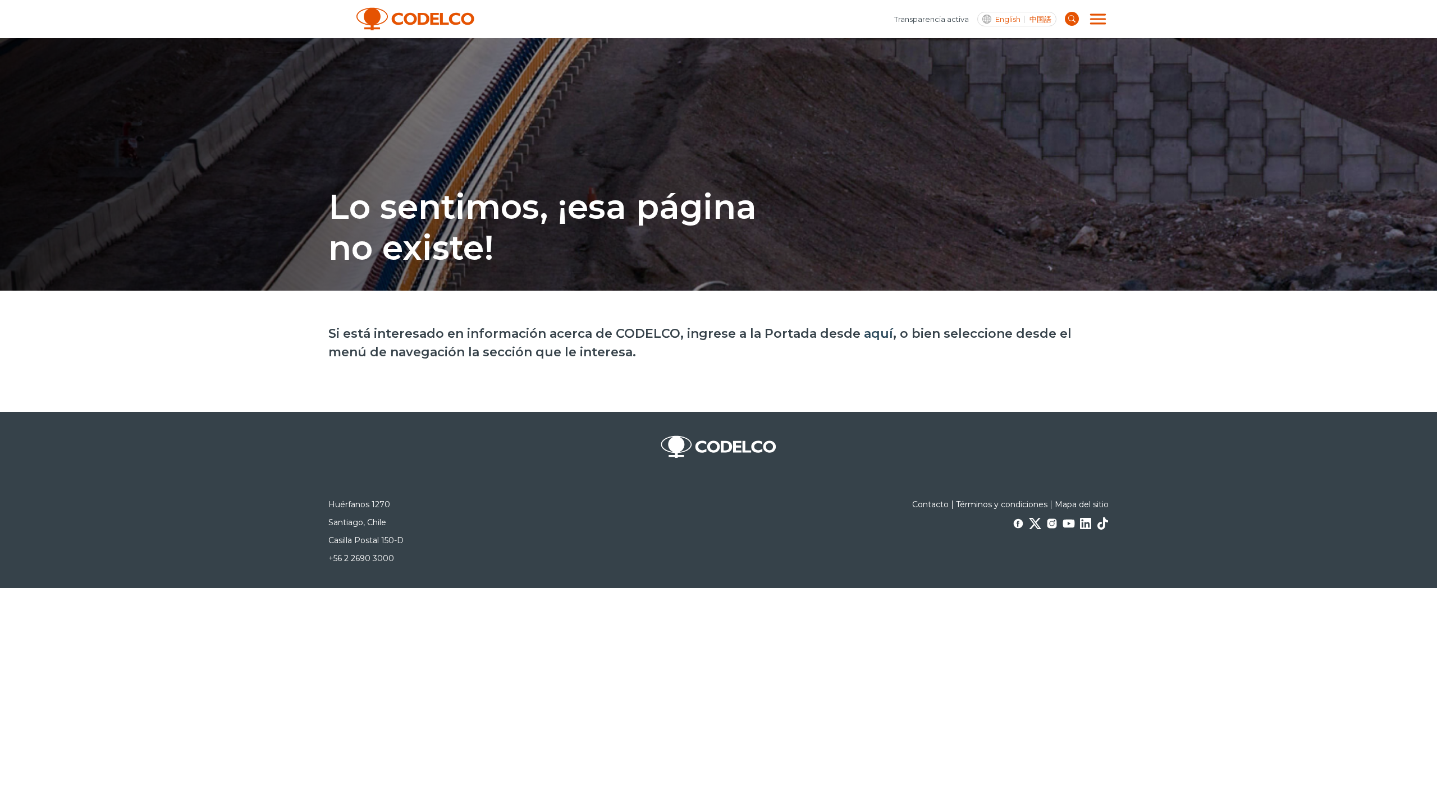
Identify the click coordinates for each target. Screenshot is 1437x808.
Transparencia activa (931, 19)
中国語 (1040, 19)
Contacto (930, 504)
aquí (878, 333)
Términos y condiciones (1001, 504)
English (1007, 19)
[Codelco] (415, 19)
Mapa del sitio (1082, 504)
